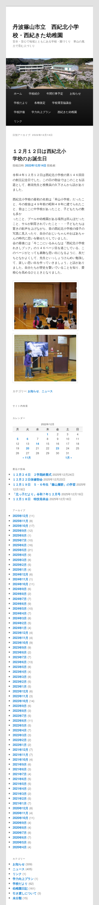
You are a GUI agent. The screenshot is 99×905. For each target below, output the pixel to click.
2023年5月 (20, 667)
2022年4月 (20, 730)
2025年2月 (20, 564)
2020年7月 (20, 832)
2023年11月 (20, 637)
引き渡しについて (25, 893)
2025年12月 (20, 515)
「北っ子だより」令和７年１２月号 (37, 494)
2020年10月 (20, 818)
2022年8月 (20, 710)
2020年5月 (20, 842)
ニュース (47, 391)
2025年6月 (20, 545)
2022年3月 (20, 735)
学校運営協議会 (61, 102)
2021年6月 (20, 779)
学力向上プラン (41, 112)
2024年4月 (20, 613)
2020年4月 (20, 847)
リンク (18, 121)
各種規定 (39, 102)
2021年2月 (20, 798)
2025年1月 (20, 569)
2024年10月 (20, 584)
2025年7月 (20, 540)
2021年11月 (20, 754)
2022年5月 (20, 725)
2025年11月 (20, 521)
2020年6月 (20, 837)
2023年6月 (20, 662)
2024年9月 (20, 589)
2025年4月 (20, 554)
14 (37, 444)
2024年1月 (20, 628)
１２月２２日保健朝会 (28, 479)
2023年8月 (20, 652)
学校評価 (19, 112)
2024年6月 (20, 603)
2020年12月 (20, 808)
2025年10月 (20, 525)
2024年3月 (20, 618)
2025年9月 (20, 530)
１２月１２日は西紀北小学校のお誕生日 (39, 154)
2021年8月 (20, 769)
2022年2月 (20, 740)
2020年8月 (20, 827)
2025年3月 (20, 560)
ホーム (18, 93)
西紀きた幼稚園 (67, 112)
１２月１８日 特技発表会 (31, 499)
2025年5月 (20, 550)
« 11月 (27, 457)
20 (27, 448)
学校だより (21, 102)
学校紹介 (34, 93)
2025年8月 (20, 535)
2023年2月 (20, 681)
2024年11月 (20, 579)
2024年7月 (20, 598)
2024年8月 (20, 593)
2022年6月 (20, 720)
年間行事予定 (55, 93)
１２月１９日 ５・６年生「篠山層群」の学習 (44, 484)
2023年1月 (20, 686)
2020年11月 (20, 813)
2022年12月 (20, 691)
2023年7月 (20, 657)
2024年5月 (20, 608)
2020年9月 (20, 822)
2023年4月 (20, 671)
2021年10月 (20, 759)
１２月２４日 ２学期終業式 (32, 474)
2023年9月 (20, 647)
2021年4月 (20, 788)
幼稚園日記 (20, 888)
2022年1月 (20, 744)
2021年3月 (20, 793)
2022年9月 (20, 705)
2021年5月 (20, 783)
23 (57, 448)
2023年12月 (20, 632)
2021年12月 (20, 749)
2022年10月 (20, 701)
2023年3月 (20, 676)
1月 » (68, 457)
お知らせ (75, 93)
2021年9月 (20, 764)
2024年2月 (20, 623)
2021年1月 (20, 803)
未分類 (17, 898)
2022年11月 (20, 696)
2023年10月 (20, 642)
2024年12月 (20, 574)
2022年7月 (20, 715)
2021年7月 (20, 774)
